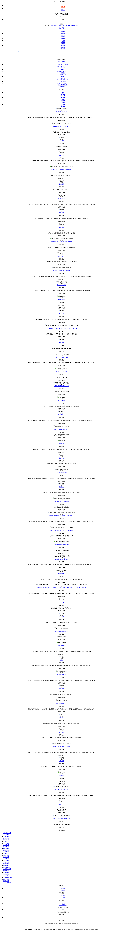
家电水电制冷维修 (61, 674)
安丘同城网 (6, 862)
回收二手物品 (61, 400)
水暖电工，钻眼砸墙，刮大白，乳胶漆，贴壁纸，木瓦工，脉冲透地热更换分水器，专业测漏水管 (61, 588)
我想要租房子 (61, 299)
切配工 (61, 660)
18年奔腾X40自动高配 (61, 472)
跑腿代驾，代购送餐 (61, 112)
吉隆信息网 (6, 841)
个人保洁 (61, 602)
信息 (63, 19)
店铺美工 (61, 213)
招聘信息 (63, 33)
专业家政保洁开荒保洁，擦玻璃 (61, 559)
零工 (57, 25)
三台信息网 (6, 850)
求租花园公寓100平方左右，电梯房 (61, 126)
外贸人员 (61, 732)
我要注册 (63, 7)
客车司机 (61, 227)
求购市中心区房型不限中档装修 (61, 501)
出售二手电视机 (61, 645)
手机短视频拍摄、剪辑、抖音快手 (61, 746)
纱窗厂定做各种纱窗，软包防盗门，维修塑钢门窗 (61, 515)
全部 (63, 92)
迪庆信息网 (6, 860)
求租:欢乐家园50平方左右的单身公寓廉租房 (61, 241)
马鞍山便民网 (6, 875)
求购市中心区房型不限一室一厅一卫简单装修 (61, 530)
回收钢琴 (61, 184)
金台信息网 (6, 870)
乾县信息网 (6, 846)
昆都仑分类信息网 (8, 877)
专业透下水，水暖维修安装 (61, 357)
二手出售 (63, 40)
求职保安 (61, 689)
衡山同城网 (6, 872)
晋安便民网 (6, 843)
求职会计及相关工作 (61, 573)
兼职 (52, 25)
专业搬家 (61, 342)
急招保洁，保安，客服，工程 (61, 789)
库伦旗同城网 (6, 867)
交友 (66, 25)
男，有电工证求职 (61, 285)
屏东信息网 (6, 855)
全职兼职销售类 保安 (61, 703)
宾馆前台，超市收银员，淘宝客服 (61, 270)
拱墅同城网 (6, 848)
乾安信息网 (6, 857)
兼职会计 (61, 155)
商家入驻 (63, 895)
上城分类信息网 (7, 882)
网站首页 (63, 31)
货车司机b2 (61, 487)
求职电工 (61, 717)
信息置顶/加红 (62, 905)
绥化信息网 (6, 838)
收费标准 (63, 47)
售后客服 (61, 458)
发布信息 (63, 106)
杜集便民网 (6, 834)
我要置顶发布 (61, 61)
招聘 (55, 25)
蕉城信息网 (6, 836)
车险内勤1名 (61, 414)
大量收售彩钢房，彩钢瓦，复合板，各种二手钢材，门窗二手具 (61, 328)
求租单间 (61, 804)
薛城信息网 (6, 881)
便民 (69, 25)
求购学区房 (61, 775)
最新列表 (61, 89)
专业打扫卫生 (61, 256)
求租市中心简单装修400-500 (62, 544)
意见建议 (63, 890)
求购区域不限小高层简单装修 (61, 386)
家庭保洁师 (61, 443)
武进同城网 (6, 845)
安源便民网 (6, 839)
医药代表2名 (61, 198)
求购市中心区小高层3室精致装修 (61, 818)
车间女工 (61, 313)
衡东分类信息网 (7, 833)
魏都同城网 (6, 863)
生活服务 (63, 43)
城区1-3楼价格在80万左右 (61, 631)
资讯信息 (63, 45)
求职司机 (61, 761)
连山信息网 (6, 851)
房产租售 (63, 36)
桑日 (77, 25)
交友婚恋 (63, 38)
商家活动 (73, 25)
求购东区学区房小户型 (61, 371)
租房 (60, 25)
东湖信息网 (6, 874)
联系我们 (63, 888)
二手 (63, 25)
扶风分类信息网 (7, 869)
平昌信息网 (6, 858)
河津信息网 (6, 853)
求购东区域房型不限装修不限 (61, 429)
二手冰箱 (61, 140)
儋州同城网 (6, 865)
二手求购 (63, 42)
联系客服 (63, 48)
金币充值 (63, 897)
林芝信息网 (6, 879)
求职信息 (63, 35)
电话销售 (61, 616)
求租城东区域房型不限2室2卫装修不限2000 (61, 169)
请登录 (63, 10)
